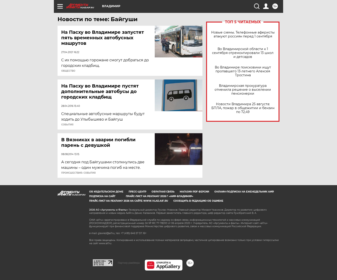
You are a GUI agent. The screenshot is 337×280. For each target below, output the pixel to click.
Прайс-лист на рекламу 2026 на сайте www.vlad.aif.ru (128, 200)
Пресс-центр (137, 191)
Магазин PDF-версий (194, 191)
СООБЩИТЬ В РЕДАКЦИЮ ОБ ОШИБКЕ (198, 200)
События (67, 125)
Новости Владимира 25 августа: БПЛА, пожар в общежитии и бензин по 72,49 (242, 108)
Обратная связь (163, 191)
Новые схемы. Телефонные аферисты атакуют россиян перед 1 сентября (243, 34)
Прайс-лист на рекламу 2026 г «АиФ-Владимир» (159, 196)
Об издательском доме (106, 191)
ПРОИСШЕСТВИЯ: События (78, 173)
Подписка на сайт (102, 196)
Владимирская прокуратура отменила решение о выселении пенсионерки (243, 90)
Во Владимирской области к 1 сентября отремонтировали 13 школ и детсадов (242, 53)
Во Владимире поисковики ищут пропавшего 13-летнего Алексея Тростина (243, 71)
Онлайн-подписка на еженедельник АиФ (244, 191)
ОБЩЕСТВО (68, 71)
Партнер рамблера (129, 262)
